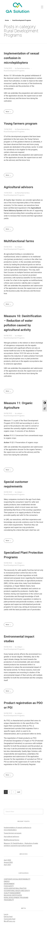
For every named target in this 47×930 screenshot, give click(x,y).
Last (18, 792)
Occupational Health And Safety (17, 891)
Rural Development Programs (14, 71)
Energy (7, 881)
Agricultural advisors (18, 187)
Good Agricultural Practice (15, 888)
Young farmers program (20, 123)
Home (7, 20)
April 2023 (7, 860)
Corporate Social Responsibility (17, 879)
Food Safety (9, 886)
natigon (20, 247)
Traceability (9, 900)
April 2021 (7, 865)
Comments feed (9, 919)
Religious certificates (13, 895)
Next (13, 792)
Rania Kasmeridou (23, 68)
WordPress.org (9, 921)
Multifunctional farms (19, 241)
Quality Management (12, 893)
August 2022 (8, 862)
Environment (9, 884)
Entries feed (8, 917)
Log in (6, 914)
